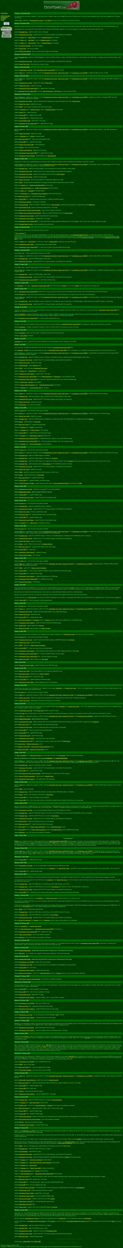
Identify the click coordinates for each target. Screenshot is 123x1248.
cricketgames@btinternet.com (80, 235)
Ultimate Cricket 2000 (23, 746)
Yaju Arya (41, 625)
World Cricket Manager (25, 51)
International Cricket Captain (26, 216)
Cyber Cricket (21, 744)
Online (22, 37)
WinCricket (91, 204)
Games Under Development (28, 385)
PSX (57, 1015)
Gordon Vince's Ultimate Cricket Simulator (30, 213)
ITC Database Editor (51, 1231)
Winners (77, 285)
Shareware (23, 430)
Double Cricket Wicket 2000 (26, 144)
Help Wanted (87, 1218)
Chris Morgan (55, 815)
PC (53, 1015)
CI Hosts (72, 587)
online (52, 1221)
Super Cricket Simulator (25, 555)
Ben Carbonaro (47, 464)
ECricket (21, 147)
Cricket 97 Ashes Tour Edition (27, 483)
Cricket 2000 (22, 115)
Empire (64, 285)
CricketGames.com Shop (25, 70)
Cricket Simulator (23, 204)
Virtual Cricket (32, 43)
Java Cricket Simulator (25, 1198)
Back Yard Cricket (34, 1102)
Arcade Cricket (23, 821)
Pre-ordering (31, 1221)
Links (20, 20)
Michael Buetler (52, 155)
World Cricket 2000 (24, 628)
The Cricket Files (32, 597)
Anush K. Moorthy (44, 674)
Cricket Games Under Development (40, 746)
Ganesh (53, 1198)
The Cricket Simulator (24, 46)
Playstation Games (57, 829)
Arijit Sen (54, 1207)
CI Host (26, 1036)
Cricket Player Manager (25, 202)
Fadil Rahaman (80, 1187)
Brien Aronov (49, 83)
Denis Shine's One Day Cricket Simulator (30, 210)
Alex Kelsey (50, 794)
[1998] (39, 1241)
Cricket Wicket (23, 335)
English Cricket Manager (25, 150)
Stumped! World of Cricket (26, 224)
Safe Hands (31, 40)
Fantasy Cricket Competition (38, 568)
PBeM (20, 107)
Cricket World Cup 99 (24, 120)
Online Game (24, 382)
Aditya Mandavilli (57, 1100)
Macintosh (23, 109)
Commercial (24, 193)
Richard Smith (53, 241)
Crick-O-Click (31, 241)
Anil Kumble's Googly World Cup (27, 1080)
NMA (80, 483)
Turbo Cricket (22, 48)
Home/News (4, 13)
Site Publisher (26, 906)
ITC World (48, 20)
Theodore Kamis (49, 776)
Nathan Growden (46, 628)
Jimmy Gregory (61, 174)
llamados (91, 419)
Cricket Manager (23, 365)
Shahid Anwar (62, 1218)
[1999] (35, 1241)
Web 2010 (87, 1037)
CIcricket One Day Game (25, 727)
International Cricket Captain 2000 (45, 70)
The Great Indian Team (36, 387)
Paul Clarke (37, 421)
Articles (21, 421)
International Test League (40, 368)
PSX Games (57, 91)
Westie (67, 1157)
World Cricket (22, 625)
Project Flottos (66, 741)
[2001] (28, 1241)
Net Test (30, 382)
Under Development (48, 91)
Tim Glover (54, 458)
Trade (2, 20)
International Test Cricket (36, 20)
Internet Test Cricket (24, 64)
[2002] (24, 1241)
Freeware (23, 185)
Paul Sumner (61, 755)
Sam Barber (45, 659)
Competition (4, 17)
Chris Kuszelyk (56, 204)
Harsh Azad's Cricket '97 (36, 435)
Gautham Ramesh (47, 37)
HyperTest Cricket (35, 109)
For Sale (3, 18)
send (54, 842)
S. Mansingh (95, 721)
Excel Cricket (33, 1165)
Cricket (21, 112)
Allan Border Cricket (24, 674)
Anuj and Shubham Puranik (61, 483)
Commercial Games (56, 827)
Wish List (35, 365)
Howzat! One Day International (27, 776)
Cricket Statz (40, 710)
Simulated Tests (23, 32)
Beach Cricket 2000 (35, 1168)
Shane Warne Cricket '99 (25, 741)
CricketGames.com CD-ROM (79, 73)
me (117, 597)
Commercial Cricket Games (37, 749)
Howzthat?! (31, 191)
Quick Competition (21, 755)
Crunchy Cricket (34, 430)
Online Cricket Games (32, 744)
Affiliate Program (5, 16)
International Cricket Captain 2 (27, 218)
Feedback (79, 1139)
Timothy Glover (76, 101)
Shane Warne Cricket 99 (25, 1201)
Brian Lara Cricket (23, 139)
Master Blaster (32, 37)
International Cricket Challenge (27, 155)
